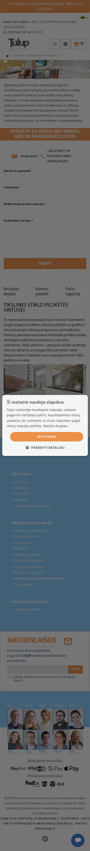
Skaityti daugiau (55, 426)
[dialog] (45, 425)
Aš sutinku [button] (46, 436)
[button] (45, 447)
